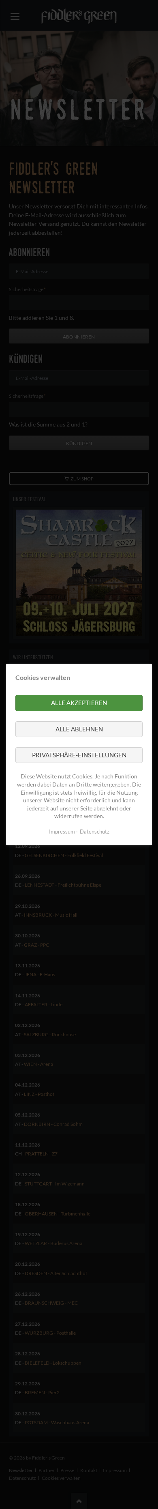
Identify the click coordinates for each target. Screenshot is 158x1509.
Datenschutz (94, 831)
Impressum (62, 831)
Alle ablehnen (79, 729)
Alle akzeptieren (79, 702)
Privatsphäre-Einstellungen (79, 755)
